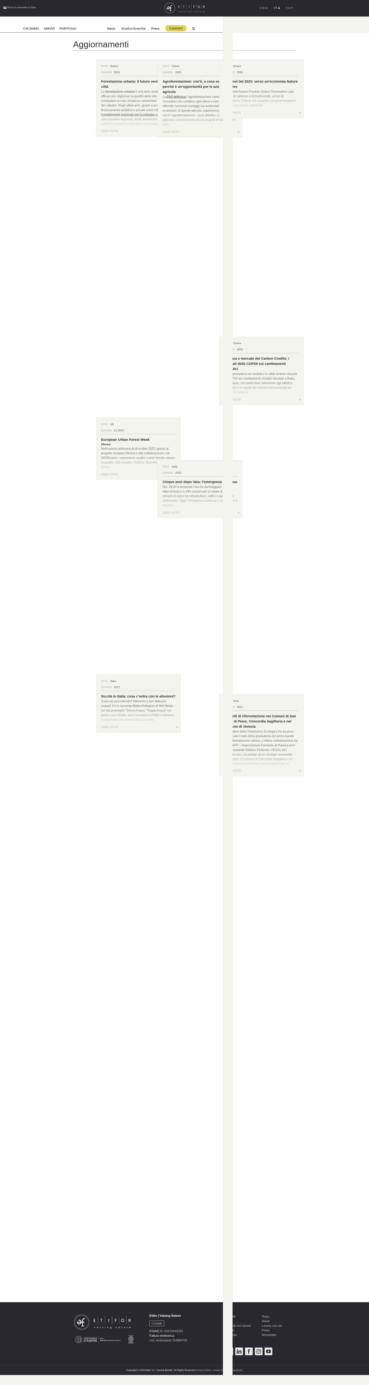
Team (265, 1316)
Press (266, 1330)
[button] (193, 28)
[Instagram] (259, 1351)
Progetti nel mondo (238, 1325)
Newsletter (269, 1335)
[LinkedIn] (239, 1351)
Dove (104, 66)
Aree (228, 1321)
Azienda (231, 1335)
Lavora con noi (272, 1325)
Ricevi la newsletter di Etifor (21, 7)
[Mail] (229, 1351)
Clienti (229, 1330)
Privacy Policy (203, 1370)
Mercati (230, 1316)
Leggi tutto (109, 131)
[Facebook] (249, 1351)
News (266, 1321)
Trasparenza (236, 1370)
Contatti (156, 1323)
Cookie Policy (220, 1370)
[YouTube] (268, 1351)
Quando (106, 72)
